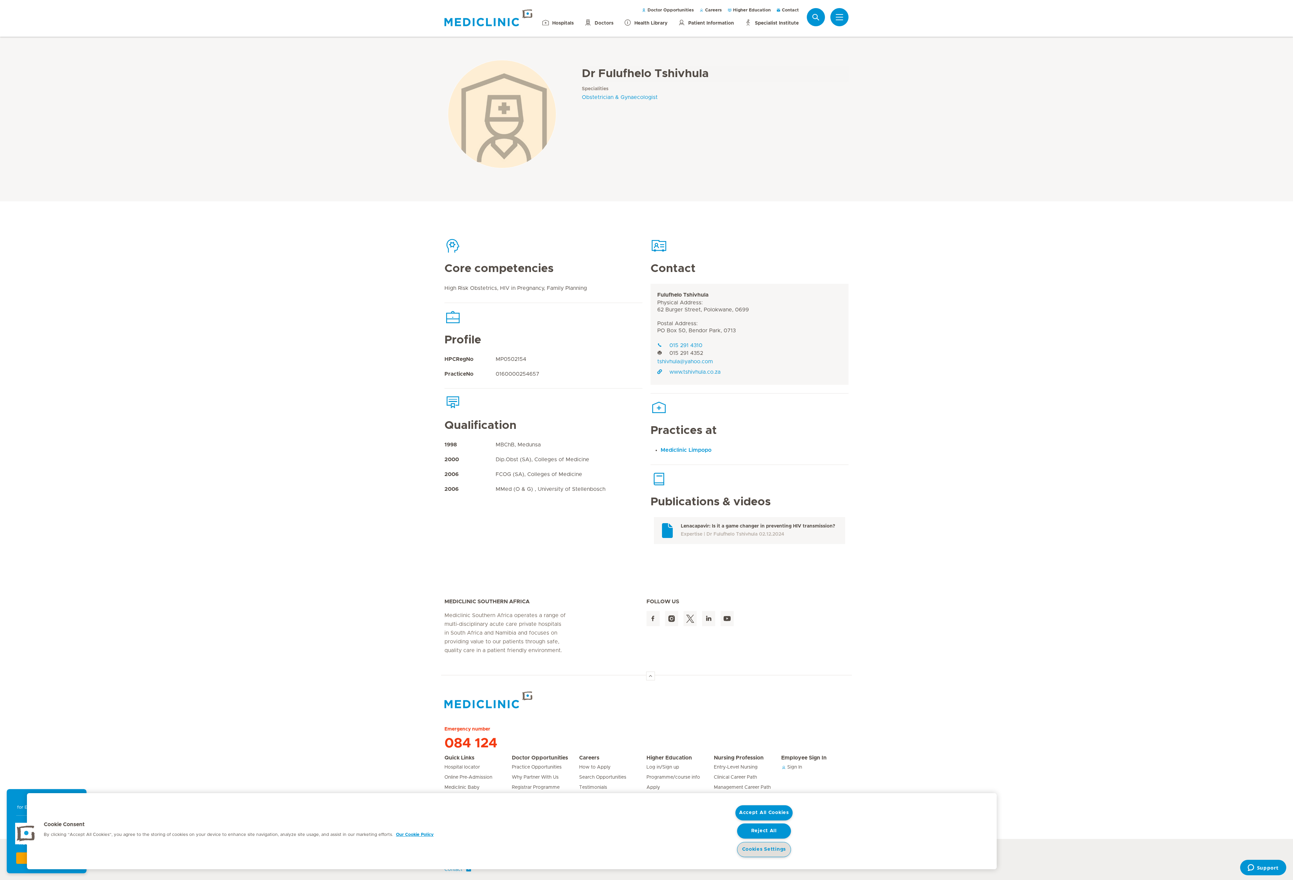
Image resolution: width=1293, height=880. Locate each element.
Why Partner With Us (535, 777)
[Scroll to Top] (650, 676)
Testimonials (593, 787)
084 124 (470, 743)
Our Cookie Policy (415, 835)
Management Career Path (742, 787)
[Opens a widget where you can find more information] (1263, 868)
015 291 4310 (685, 345)
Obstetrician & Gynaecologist (620, 97)
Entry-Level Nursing (736, 767)
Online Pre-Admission (468, 777)
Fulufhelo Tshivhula (682, 295)
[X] (690, 618)
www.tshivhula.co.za (695, 372)
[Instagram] (671, 618)
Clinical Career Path (735, 777)
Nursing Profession (739, 757)
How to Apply (594, 767)
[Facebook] (653, 618)
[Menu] (839, 17)
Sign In (794, 767)
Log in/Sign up (662, 767)
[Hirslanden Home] (503, 699)
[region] (512, 831)
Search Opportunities (602, 777)
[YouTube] (727, 618)
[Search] (816, 17)
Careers (713, 10)
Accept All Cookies (764, 812)
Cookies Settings (764, 849)
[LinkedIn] (708, 618)
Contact (790, 10)
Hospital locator (462, 767)
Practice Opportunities (537, 767)
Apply (653, 787)
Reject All (764, 830)
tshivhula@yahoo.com (685, 361)
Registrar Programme (536, 787)
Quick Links (459, 757)
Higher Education (751, 10)
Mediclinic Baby (461, 787)
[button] (26, 833)
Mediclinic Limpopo (686, 450)
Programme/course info (673, 777)
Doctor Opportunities (670, 10)
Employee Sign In (804, 757)
